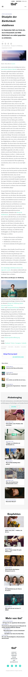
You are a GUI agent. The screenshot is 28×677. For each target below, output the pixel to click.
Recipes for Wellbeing (13, 303)
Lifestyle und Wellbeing (8, 621)
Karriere (14, 655)
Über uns (14, 653)
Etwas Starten (5, 635)
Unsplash (13, 63)
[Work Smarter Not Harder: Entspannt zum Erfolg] (14, 560)
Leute (7, 378)
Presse (14, 657)
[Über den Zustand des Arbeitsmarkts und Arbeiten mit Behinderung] (14, 473)
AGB (14, 660)
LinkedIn (24, 343)
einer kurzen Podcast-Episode (8, 69)
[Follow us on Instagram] (20, 666)
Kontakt (14, 652)
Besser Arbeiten (9, 366)
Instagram (18, 343)
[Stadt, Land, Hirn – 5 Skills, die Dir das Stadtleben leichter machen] (14, 521)
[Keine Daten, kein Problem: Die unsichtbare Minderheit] (14, 414)
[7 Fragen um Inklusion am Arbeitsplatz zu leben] (14, 434)
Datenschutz (14, 662)
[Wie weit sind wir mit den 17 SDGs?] (14, 599)
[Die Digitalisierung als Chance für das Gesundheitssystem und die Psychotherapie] (14, 580)
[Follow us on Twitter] (12, 666)
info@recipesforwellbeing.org (12, 337)
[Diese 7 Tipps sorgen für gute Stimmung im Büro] (14, 541)
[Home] (14, 4)
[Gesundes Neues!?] (14, 492)
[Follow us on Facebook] (8, 666)
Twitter (13, 343)
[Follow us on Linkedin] (16, 666)
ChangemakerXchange (13, 307)
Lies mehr (13, 406)
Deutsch (18, 1)
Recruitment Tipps (9, 422)
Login (13, 1)
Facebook (7, 343)
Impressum (14, 658)
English (24, 1)
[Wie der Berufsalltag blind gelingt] (14, 453)
